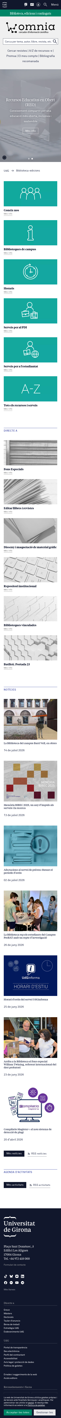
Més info (30, 131)
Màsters (8, 1313)
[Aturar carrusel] (4, 157)
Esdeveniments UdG (14, 1332)
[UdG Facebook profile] (6, 1283)
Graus (7, 1310)
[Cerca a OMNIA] (55, 41)
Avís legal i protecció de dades (19, 1362)
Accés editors (10, 1378)
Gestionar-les (44, 1412)
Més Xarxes (9, 1290)
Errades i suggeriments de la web (20, 1374)
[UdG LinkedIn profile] (22, 1276)
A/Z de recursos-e (40, 50)
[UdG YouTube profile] (17, 1283)
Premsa (11, 56)
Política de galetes (13, 1366)
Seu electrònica (11, 1351)
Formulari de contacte (15, 1265)
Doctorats (8, 1317)
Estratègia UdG (11, 1328)
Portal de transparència (15, 1348)
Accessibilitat (10, 1358)
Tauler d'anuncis (12, 1321)
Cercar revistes (17, 50)
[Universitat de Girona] (19, 1227)
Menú (54, 4)
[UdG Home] (4, 5)
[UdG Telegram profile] (22, 1283)
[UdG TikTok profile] (6, 1276)
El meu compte (28, 56)
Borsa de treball (12, 1324)
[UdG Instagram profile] (17, 1276)
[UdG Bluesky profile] (11, 1276)
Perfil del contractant (14, 1355)
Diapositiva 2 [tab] (32, 158)
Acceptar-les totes (17, 1412)
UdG (6, 171)
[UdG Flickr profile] (11, 1283)
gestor (31, 1403)
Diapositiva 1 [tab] (29, 158)
